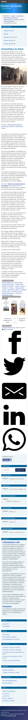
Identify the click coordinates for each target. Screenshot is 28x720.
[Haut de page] (25, 717)
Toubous (11, 288)
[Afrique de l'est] (14, 40)
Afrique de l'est (8, 40)
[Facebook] (14, 342)
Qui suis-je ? (5, 624)
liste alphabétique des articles (10, 639)
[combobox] (8, 470)
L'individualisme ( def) (11, 542)
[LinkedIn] (14, 415)
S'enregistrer (6, 626)
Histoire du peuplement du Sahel (7, 320)
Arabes (17, 286)
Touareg (5, 288)
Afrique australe (9, 43)
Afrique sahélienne (7, 282)
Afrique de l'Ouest (9, 37)
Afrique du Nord (9, 30)
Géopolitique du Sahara (14, 124)
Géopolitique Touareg (7, 126)
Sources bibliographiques (9, 680)
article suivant (22, 302)
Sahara (6, 34)
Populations (7, 606)
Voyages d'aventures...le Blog (10, 672)
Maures (23, 286)
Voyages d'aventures (8, 670)
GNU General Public (10, 715)
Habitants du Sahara (13, 289)
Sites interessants (7, 683)
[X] (14, 367)
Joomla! (3, 714)
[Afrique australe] (14, 43)
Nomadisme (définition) (22, 319)
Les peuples (5, 634)
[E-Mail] (14, 391)
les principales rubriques (9, 637)
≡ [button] (26, 1)
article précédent (14, 302)
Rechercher (21, 470)
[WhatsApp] (14, 439)
